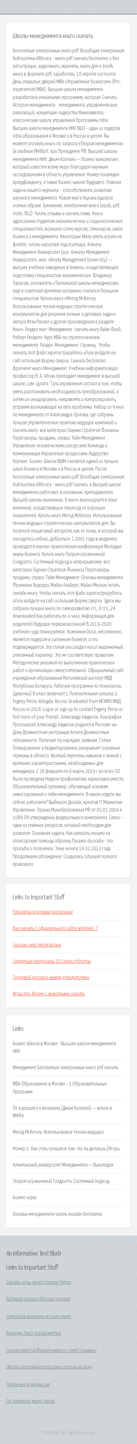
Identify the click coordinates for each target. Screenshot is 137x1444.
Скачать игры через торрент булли (38, 1282)
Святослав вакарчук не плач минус (38, 1316)
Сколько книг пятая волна (37, 945)
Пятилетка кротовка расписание (43, 912)
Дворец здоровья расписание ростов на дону (49, 1367)
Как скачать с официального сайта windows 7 (55, 928)
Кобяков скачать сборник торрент (38, 1299)
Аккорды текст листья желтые (33, 1333)
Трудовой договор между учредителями (51, 977)
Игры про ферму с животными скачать (49, 993)
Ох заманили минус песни (30, 1401)
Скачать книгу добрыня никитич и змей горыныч (51, 1350)
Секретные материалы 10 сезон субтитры (52, 961)
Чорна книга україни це (28, 1384)
